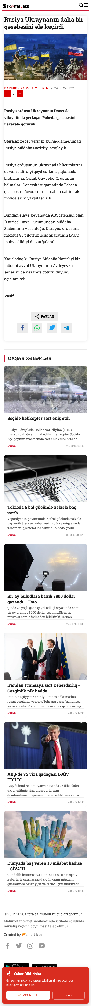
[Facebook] (7, 945)
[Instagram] (30, 945)
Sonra (69, 995)
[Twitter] (18, 945)
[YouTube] (41, 945)
